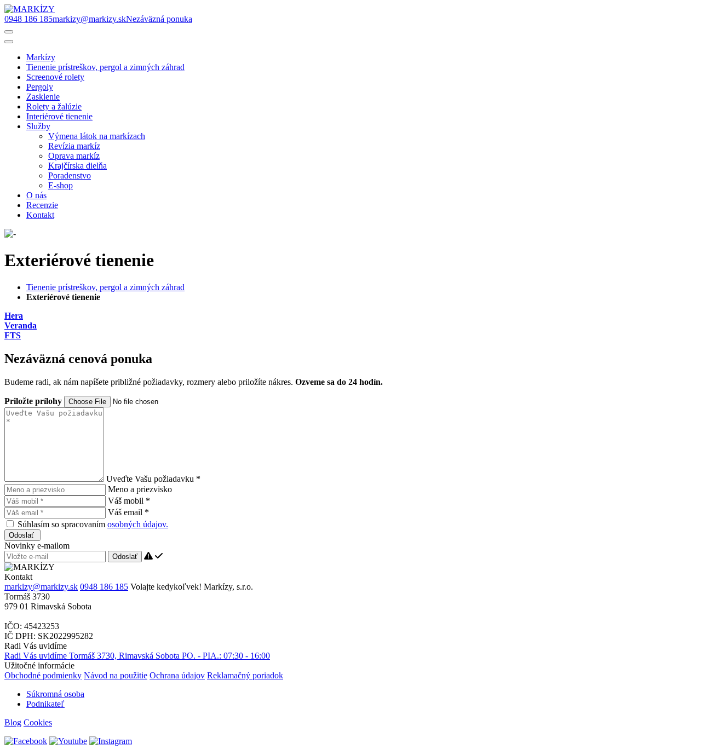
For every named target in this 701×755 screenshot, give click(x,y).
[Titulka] (29, 9)
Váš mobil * (129, 500)
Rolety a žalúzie (54, 106)
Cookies (38, 722)
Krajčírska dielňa (77, 165)
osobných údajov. (137, 524)
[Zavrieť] (8, 41)
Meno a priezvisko (140, 489)
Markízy (40, 57)
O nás (36, 195)
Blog (12, 722)
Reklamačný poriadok (245, 675)
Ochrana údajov (177, 675)
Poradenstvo (69, 175)
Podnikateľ (45, 703)
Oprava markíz (74, 155)
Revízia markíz (74, 146)
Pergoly (39, 86)
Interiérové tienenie (59, 116)
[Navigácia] (8, 31)
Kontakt (40, 215)
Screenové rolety (55, 77)
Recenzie (42, 205)
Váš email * (128, 512)
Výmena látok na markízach (96, 136)
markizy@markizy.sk (41, 586)
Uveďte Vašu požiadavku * (153, 478)
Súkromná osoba (55, 694)
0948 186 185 (104, 586)
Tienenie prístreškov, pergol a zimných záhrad (105, 67)
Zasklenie (43, 96)
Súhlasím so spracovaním (93, 524)
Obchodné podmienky (43, 675)
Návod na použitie (115, 675)
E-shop (60, 185)
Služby (38, 126)
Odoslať (22, 535)
